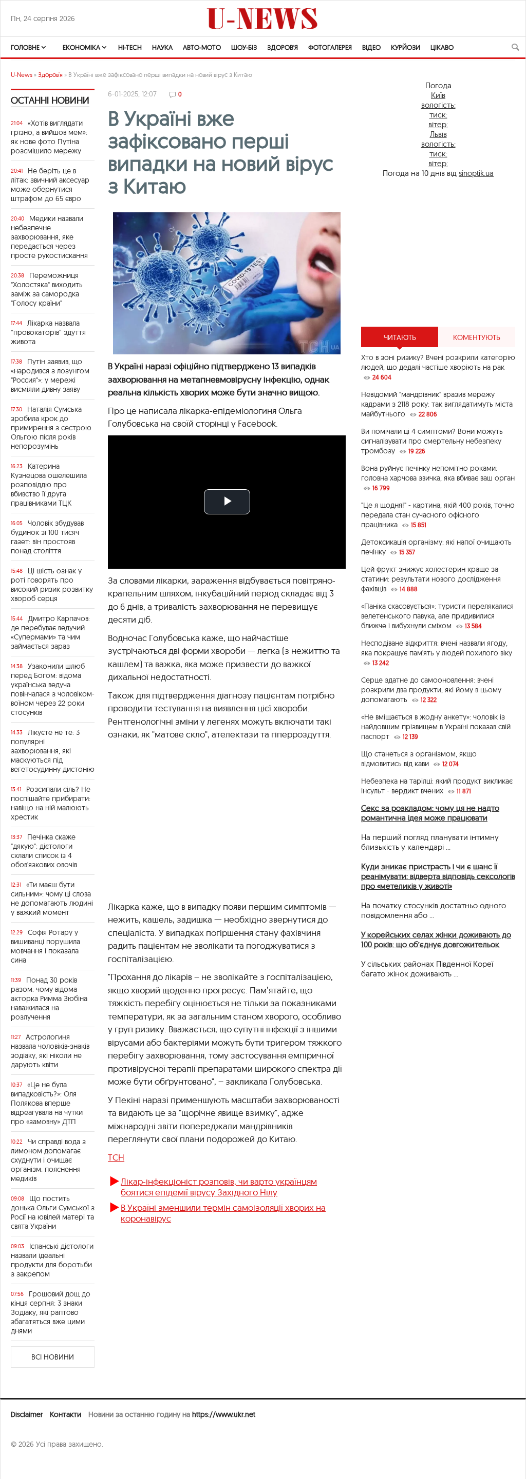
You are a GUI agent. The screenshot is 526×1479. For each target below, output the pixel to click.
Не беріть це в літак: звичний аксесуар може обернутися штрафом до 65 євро (50, 184)
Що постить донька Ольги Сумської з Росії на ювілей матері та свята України (53, 1212)
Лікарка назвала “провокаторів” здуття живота (48, 332)
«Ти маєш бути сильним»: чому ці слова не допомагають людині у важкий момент (52, 898)
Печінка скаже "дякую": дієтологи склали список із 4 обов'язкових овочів (44, 850)
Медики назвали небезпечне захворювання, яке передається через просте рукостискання (49, 237)
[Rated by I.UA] (33, 1464)
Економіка (81, 47)
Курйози (405, 47)
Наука (162, 47)
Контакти (65, 1414)
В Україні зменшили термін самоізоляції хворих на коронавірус (223, 1212)
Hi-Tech (130, 47)
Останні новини (50, 100)
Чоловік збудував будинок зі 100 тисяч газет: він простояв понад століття (47, 536)
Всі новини (52, 1357)
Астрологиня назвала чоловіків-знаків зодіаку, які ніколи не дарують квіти (50, 1050)
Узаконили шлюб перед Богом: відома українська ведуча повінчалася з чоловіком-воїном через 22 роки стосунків (53, 689)
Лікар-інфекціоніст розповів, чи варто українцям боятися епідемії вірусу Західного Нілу (219, 1186)
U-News (21, 74)
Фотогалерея (330, 47)
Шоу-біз (244, 47)
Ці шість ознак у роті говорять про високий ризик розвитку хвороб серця (52, 584)
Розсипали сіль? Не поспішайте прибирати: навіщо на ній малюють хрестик (50, 803)
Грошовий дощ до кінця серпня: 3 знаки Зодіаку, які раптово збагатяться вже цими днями (50, 1312)
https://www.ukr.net (223, 1414)
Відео (371, 47)
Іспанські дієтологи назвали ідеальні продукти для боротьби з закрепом (52, 1260)
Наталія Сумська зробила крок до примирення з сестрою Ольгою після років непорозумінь (51, 428)
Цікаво (442, 47)
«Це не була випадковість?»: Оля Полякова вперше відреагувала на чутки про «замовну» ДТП (47, 1103)
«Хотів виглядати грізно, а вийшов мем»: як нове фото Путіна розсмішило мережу (49, 136)
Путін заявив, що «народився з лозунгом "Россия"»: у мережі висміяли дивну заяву (50, 375)
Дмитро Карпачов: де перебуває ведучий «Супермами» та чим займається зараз (50, 632)
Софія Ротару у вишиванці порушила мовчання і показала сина (45, 946)
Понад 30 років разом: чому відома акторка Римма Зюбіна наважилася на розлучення (49, 998)
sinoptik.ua (476, 173)
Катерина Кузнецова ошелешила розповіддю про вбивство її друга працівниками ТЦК (49, 485)
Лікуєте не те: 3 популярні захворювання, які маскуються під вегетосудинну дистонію (53, 751)
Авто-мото (202, 47)
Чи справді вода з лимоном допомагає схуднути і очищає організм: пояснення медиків (48, 1160)
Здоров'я (282, 47)
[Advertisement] (227, 825)
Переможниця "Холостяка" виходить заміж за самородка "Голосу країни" (47, 289)
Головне (25, 47)
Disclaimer (27, 1414)
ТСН (116, 1157)
